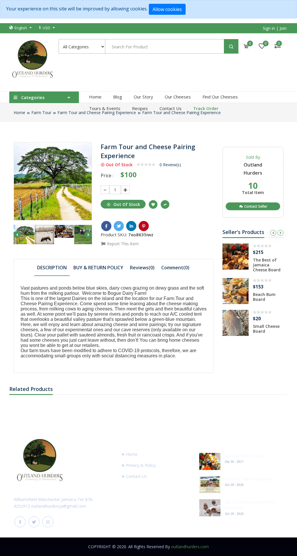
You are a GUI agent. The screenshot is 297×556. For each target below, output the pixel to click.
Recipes (140, 108)
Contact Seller (255, 206)
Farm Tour (41, 112)
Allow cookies (167, 9)
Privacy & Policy (141, 465)
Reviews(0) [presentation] (142, 267)
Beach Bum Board (264, 297)
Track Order (205, 108)
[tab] (52, 267)
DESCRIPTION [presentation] (52, 267)
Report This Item (122, 243)
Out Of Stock (126, 204)
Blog (117, 97)
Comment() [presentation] (175, 267)
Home (95, 97)
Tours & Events (104, 108)
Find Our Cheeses (220, 97)
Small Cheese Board (266, 328)
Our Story (143, 97)
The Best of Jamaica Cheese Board (266, 264)
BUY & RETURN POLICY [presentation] (98, 267)
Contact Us (171, 108)
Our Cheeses (178, 97)
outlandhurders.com (190, 546)
